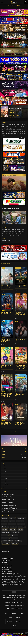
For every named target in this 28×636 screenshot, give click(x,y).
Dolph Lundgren (15, 532)
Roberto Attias (9, 235)
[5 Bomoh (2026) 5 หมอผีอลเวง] (7, 302)
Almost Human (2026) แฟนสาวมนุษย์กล (6, 340)
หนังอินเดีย (5, 481)
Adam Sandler (22, 526)
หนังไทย (5, 469)
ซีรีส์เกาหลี (20, 605)
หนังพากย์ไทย (19, 602)
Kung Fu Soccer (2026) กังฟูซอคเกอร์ (20, 286)
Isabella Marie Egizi (11, 231)
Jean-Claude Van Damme (7, 540)
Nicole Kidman (5, 526)
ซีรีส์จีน (8, 608)
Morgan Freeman (5, 543)
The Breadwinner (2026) (19, 394)
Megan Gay (15, 233)
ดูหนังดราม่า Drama (8, 494)
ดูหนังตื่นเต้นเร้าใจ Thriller (9, 508)
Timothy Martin (17, 235)
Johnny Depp (12, 529)
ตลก (10, 115)
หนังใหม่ (13, 602)
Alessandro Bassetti (15, 229)
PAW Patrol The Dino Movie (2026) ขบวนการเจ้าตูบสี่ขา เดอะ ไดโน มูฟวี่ (21, 367)
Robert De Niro (20, 521)
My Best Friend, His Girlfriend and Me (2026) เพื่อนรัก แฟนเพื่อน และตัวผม (6, 396)
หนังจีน (4, 472)
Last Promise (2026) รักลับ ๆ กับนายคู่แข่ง (6, 287)
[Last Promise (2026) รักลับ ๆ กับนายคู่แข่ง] (7, 276)
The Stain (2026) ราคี (20, 339)
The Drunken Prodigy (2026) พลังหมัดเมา (6, 423)
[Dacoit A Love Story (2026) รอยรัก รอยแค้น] (21, 412)
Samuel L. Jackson (21, 518)
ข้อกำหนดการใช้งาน (6, 560)
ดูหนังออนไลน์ (7, 602)
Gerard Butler (5, 535)
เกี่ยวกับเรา (4, 554)
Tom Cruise (20, 529)
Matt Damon (4, 529)
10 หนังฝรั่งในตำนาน (6, 569)
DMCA (3, 556)
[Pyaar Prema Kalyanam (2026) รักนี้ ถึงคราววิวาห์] (21, 302)
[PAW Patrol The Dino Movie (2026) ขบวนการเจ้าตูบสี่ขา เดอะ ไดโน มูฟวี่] (21, 356)
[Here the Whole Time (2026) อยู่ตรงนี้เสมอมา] (7, 356)
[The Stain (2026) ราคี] (21, 329)
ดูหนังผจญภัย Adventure (9, 505)
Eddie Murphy (18, 540)
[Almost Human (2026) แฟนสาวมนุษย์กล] (7, 329)
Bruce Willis (12, 518)
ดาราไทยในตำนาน (6, 567)
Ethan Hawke (14, 537)
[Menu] (2, 2)
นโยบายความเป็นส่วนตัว (7, 558)
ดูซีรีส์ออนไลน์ (13, 605)
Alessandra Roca (6, 229)
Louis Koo (4, 523)
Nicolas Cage (4, 518)
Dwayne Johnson (5, 532)
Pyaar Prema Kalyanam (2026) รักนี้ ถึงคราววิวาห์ (20, 313)
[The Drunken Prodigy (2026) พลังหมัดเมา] (7, 412)
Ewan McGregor (5, 537)
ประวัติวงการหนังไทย (7, 571)
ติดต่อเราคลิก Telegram (14, 5)
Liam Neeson (13, 526)
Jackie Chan (4, 521)
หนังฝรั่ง (5, 466)
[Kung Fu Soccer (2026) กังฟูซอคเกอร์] (21, 276)
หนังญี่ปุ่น (5, 478)
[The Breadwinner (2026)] (21, 383)
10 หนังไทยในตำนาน (7, 565)
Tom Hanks (12, 521)
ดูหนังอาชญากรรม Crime (9, 511)
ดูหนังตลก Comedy (7, 502)
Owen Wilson (15, 543)
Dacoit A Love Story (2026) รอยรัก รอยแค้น (20, 423)
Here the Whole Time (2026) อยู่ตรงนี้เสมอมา (7, 367)
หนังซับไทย (7, 605)
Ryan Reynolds (21, 523)
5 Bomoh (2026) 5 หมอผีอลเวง (6, 313)
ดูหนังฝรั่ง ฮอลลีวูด (7, 497)
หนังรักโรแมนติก (15, 115)
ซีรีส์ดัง (4, 487)
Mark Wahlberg (12, 523)
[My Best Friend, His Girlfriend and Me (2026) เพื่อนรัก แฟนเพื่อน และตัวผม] (7, 383)
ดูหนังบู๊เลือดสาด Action (9, 500)
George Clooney (13, 535)
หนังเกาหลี (5, 475)
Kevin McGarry (8, 233)
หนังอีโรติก (5, 484)
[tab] (12, 222)
